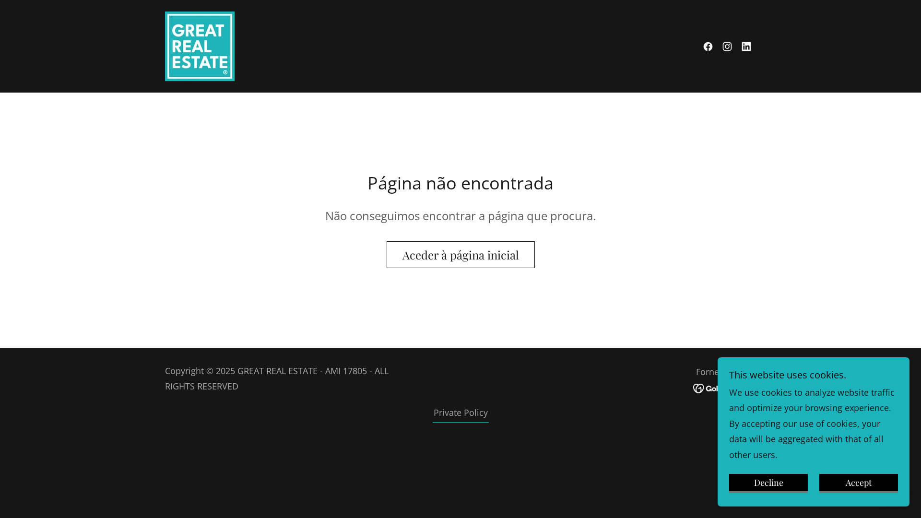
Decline (768, 482)
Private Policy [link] (461, 412)
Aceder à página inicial (460, 254)
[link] (200, 45)
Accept (859, 482)
